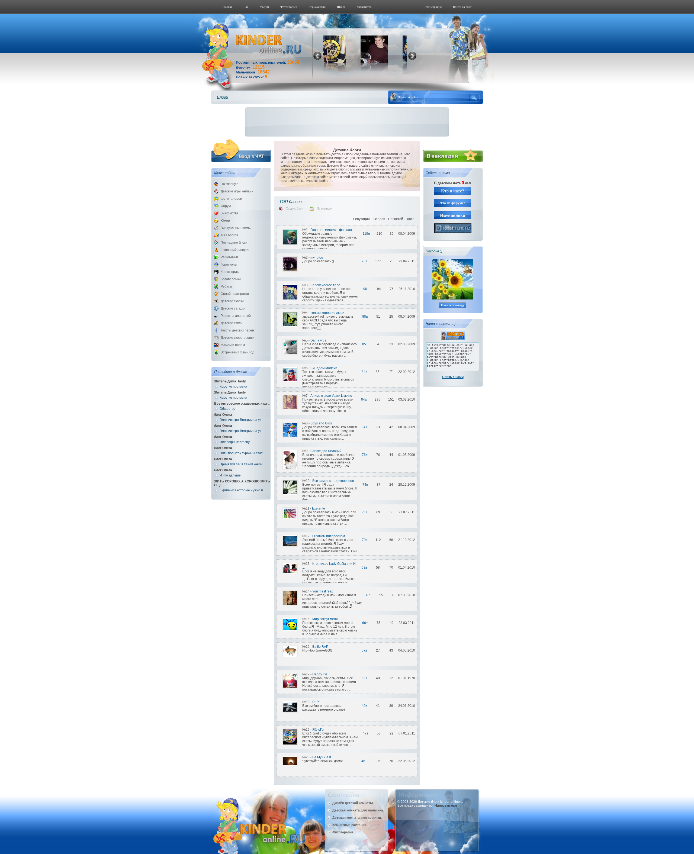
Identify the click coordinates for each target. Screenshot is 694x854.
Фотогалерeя (288, 6)
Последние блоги (234, 242)
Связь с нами (453, 377)
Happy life (319, 674)
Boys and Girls (321, 423)
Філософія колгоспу (235, 442)
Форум (264, 6)
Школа (341, 6)
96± (364, 261)
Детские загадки (233, 308)
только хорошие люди (327, 313)
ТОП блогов (229, 235)
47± (365, 733)
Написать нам (446, 805)
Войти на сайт (462, 6)
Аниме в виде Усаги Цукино (331, 396)
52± (364, 678)
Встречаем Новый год (237, 352)
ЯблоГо (318, 729)
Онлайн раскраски (235, 294)
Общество (227, 409)
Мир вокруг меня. (325, 619)
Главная (227, 6)
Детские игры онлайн (237, 191)
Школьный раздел (235, 250)
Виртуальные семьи (236, 228)
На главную (229, 184)
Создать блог (294, 208)
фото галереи (231, 199)
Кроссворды (230, 272)
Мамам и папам (233, 345)
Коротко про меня (233, 386)
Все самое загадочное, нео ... (334, 481)
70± (365, 540)
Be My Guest (321, 757)
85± (365, 344)
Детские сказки (232, 301)
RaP (315, 702)
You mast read (322, 591)
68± (364, 567)
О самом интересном (328, 536)
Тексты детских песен (237, 330)
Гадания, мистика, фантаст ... (333, 230)
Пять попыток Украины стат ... (243, 453)
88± (365, 316)
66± (365, 623)
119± (366, 234)
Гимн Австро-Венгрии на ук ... (242, 420)
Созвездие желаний (326, 451)
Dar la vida (318, 340)
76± (365, 455)
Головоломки (231, 279)
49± (364, 706)
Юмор (225, 221)
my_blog (316, 257)
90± (366, 289)
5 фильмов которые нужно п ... (243, 490)
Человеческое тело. (325, 285)
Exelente (318, 508)
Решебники (229, 257)
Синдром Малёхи (323, 368)
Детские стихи (232, 323)
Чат (246, 6)
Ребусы (226, 286)
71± (365, 512)
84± (364, 372)
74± (365, 484)
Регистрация (433, 6)
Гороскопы (229, 264)
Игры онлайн (317, 6)
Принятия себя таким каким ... (243, 464)
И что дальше (230, 475)
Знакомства (364, 6)
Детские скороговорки (237, 338)
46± (364, 761)
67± (369, 595)
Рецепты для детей (236, 316)
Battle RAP (320, 647)
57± (364, 650)
